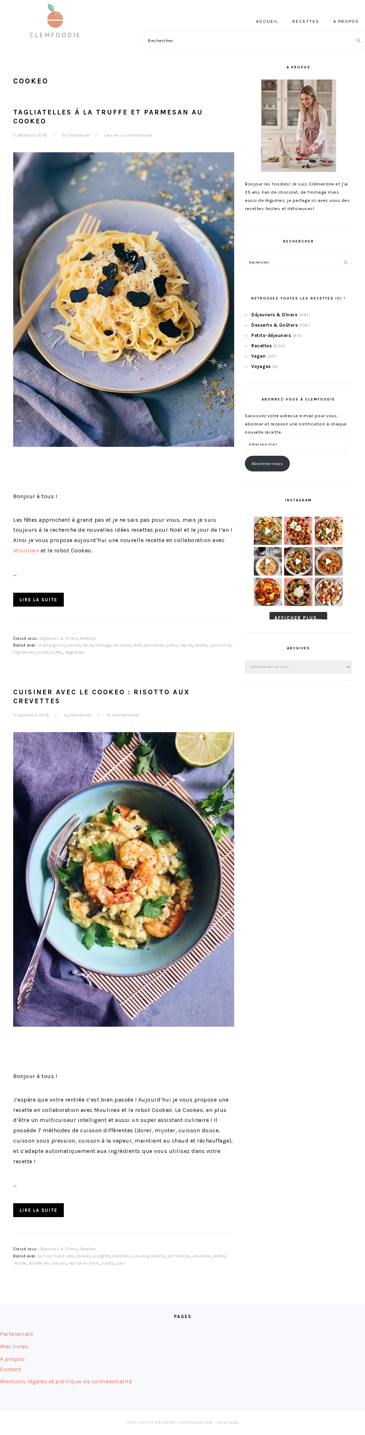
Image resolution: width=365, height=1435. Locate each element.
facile (88, 645)
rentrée (20, 1263)
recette (201, 645)
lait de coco (179, 1256)
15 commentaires (123, 715)
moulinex (201, 1256)
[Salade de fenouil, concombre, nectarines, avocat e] (268, 531)
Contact (10, 1369)
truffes (56, 652)
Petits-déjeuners (271, 335)
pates (172, 645)
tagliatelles (24, 652)
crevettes (120, 1256)
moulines (122, 645)
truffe (42, 652)
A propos (12, 1358)
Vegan (258, 356)
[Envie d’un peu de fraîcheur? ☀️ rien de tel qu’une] (329, 592)
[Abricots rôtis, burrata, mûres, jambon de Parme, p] (298, 592)
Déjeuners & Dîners (59, 638)
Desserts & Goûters (274, 325)
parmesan (154, 645)
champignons (52, 645)
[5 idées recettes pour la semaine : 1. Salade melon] (298, 531)
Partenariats (16, 1334)
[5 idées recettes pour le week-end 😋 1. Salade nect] (268, 592)
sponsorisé (220, 645)
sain (121, 1263)
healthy (158, 1256)
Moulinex (26, 550)
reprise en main (83, 1263)
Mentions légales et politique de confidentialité (66, 1381)
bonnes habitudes (56, 1256)
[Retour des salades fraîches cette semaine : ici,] (329, 531)
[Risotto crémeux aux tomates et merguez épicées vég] (329, 561)
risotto (108, 1263)
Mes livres (14, 1346)
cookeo (74, 645)
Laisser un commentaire (128, 135)
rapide (186, 645)
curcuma (140, 1256)
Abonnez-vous (267, 463)
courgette (101, 1256)
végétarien (75, 652)
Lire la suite (38, 599)
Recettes (88, 638)
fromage (103, 645)
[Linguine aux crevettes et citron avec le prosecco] (268, 561)
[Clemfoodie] (57, 42)
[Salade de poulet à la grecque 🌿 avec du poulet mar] (298, 561)
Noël (138, 645)
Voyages (261, 366)
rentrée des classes (48, 1263)
